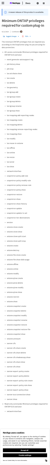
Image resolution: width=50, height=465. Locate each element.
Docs (27, 3)
